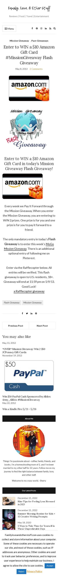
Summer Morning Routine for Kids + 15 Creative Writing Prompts (36, 515)
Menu (10, 28)
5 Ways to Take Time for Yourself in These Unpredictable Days (36, 527)
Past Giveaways (39, 40)
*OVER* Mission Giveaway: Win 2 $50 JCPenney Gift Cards (23, 350)
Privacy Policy (34, 571)
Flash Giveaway (11, 302)
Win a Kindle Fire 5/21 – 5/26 (19, 409)
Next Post (42, 325)
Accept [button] (50, 565)
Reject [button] (21, 571)
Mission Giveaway (19, 40)
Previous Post (15, 325)
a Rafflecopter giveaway (29, 291)
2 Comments (36, 68)
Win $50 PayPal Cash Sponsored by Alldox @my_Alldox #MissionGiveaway (26, 398)
